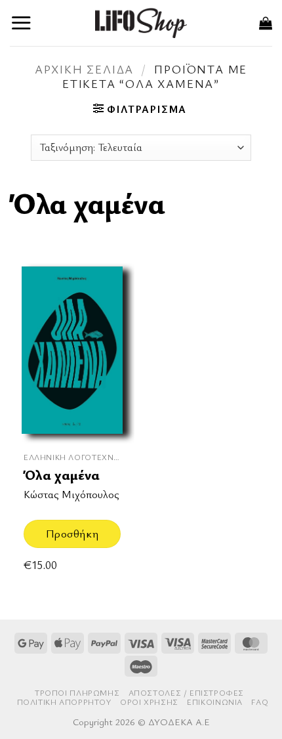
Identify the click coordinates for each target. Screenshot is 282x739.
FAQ (259, 701)
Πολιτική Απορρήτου (64, 701)
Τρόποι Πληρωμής (77, 692)
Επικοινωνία (215, 701)
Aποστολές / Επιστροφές (186, 692)
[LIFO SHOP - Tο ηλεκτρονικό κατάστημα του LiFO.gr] (141, 22)
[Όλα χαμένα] (72, 350)
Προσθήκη (72, 533)
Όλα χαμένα (62, 475)
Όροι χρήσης (149, 701)
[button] (21, 23)
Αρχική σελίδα (84, 69)
